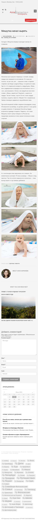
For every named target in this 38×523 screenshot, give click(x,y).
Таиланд (6, 37)
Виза (32, 461)
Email (3, 364)
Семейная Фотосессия (16, 487)
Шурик (8, 501)
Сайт (3, 371)
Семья (8, 489)
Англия (23, 460)
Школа (28, 498)
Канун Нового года (7, 294)
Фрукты (28, 495)
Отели (30, 472)
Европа (6, 467)
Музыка (20, 472)
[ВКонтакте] (2, 9)
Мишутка (17, 263)
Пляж (22, 475)
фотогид (28, 504)
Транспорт (8, 493)
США (31, 481)
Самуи (6, 484)
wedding (6, 460)
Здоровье (12, 263)
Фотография (12, 37)
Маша (27, 469)
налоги (5, 504)
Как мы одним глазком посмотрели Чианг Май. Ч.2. (17, 320)
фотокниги (30, 507)
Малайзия (15, 470)
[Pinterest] (2, 12)
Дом (29, 464)
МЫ (2, 37)
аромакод (18, 501)
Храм (5, 498)
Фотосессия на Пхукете (12, 495)
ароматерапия (27, 501)
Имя (3, 358)
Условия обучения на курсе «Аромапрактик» (16, 434)
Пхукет (8, 481)
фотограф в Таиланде (14, 507)
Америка (14, 460)
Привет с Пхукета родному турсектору (13, 291)
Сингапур (19, 489)
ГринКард (8, 464)
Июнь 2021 (19, 392)
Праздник (9, 478)
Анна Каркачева (7, 36)
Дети (20, 463)
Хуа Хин (16, 498)
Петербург (10, 475)
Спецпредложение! (31, 20)
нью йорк (16, 504)
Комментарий (6, 338)
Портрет (32, 475)
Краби (6, 470)
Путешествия (27, 478)
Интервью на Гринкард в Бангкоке (13, 428)
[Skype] (5, 9)
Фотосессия (24, 492)
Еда (16, 467)
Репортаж (20, 481)
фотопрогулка (10, 510)
